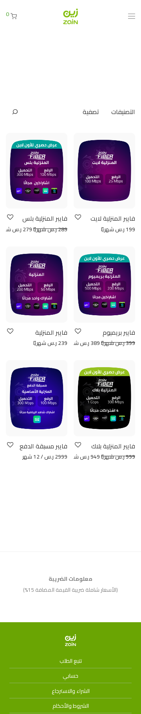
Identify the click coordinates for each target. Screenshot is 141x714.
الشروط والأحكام (70, 706)
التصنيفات (123, 112)
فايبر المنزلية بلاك (113, 446)
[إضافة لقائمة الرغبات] (77, 217)
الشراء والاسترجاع (71, 691)
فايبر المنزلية (51, 332)
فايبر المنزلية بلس (44, 218)
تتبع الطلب (71, 661)
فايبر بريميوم (119, 332)
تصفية (91, 112)
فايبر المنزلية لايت (112, 218)
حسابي (70, 676)
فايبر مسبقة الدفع (43, 446)
